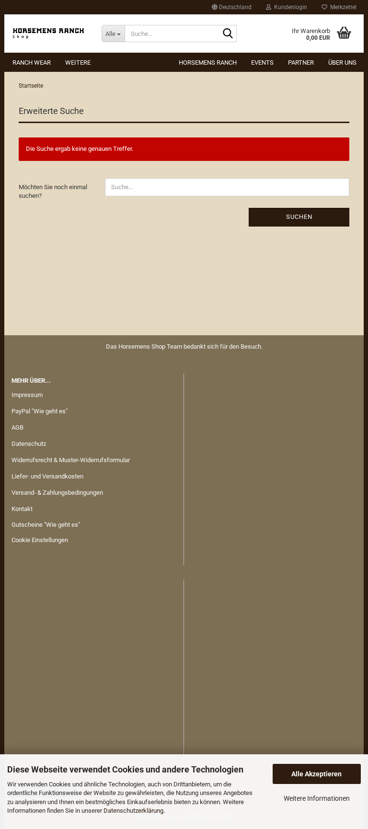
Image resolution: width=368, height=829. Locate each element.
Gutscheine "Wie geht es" (46, 524)
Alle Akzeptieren (316, 774)
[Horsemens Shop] (49, 33)
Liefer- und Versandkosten (47, 476)
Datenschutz (29, 443)
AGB (17, 427)
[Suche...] (227, 34)
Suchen (299, 216)
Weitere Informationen (317, 798)
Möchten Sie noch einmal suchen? (53, 191)
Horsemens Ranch (208, 62)
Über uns (342, 62)
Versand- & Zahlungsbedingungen (57, 492)
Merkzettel (341, 7)
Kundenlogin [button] (289, 7)
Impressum (27, 394)
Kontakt (22, 508)
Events (262, 62)
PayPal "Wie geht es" (40, 411)
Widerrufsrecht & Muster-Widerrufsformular (71, 460)
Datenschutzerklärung (133, 810)
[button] (232, 7)
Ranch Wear (31, 62)
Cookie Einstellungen (40, 540)
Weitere (78, 62)
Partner (301, 62)
